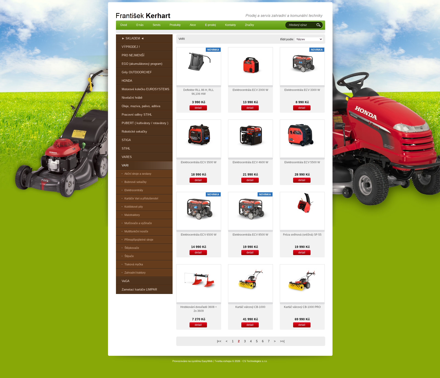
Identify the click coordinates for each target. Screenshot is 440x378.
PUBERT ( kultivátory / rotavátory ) (145, 123)
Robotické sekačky (134, 131)
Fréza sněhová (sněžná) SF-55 (302, 234)
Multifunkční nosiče (136, 231)
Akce (193, 25)
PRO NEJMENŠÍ (133, 55)
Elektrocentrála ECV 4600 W (250, 162)
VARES (127, 157)
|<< (219, 341)
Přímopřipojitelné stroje (138, 239)
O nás (139, 25)
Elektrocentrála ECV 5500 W (302, 162)
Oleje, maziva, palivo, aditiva (141, 106)
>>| (282, 341)
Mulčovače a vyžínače (138, 223)
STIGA (126, 140)
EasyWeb (207, 361)
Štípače (129, 256)
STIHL (126, 148)
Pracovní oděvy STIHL (137, 114)
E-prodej (210, 25)
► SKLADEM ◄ (133, 38)
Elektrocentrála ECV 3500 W (198, 162)
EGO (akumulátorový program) (142, 63)
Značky (249, 25)
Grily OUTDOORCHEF (137, 72)
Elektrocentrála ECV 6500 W (198, 234)
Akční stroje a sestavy (137, 173)
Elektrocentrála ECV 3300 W (302, 90)
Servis (156, 25)
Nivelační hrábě (132, 97)
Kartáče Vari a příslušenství (141, 198)
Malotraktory (132, 215)
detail (198, 107)
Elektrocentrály (133, 190)
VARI (125, 165)
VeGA (125, 281)
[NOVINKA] (198, 75)
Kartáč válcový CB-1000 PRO (302, 307)
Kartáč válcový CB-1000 (250, 307)
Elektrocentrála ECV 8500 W (250, 234)
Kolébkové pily (133, 206)
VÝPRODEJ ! (131, 47)
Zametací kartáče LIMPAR (139, 289)
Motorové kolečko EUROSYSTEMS (145, 89)
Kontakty (230, 25)
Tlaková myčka (133, 264)
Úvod (123, 25)
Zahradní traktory (135, 272)
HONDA (127, 80)
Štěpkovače (131, 248)
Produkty (175, 25)
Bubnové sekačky (135, 182)
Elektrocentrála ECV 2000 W (250, 90)
